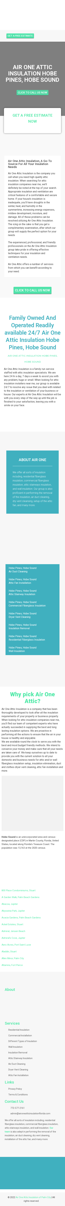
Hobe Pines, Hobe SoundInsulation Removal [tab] (22, 626)
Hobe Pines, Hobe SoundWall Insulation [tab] (22, 649)
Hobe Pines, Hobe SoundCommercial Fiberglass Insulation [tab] (27, 604)
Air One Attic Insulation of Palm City (33, 1197)
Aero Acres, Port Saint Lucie (16, 944)
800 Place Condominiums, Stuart (18, 890)
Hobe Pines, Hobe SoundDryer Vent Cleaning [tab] (22, 615)
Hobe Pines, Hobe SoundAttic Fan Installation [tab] (22, 581)
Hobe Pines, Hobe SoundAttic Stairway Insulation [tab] (22, 592)
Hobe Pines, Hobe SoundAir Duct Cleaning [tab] (22, 570)
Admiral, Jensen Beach (13, 931)
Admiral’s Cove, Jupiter (13, 938)
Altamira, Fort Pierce (12, 965)
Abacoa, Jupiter (10, 904)
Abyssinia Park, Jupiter (13, 910)
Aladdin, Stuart (9, 951)
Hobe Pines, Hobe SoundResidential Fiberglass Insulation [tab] (27, 638)
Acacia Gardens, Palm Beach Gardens (21, 917)
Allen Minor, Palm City (13, 958)
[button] (3, 1173)
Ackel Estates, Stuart (12, 924)
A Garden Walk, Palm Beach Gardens (20, 897)
